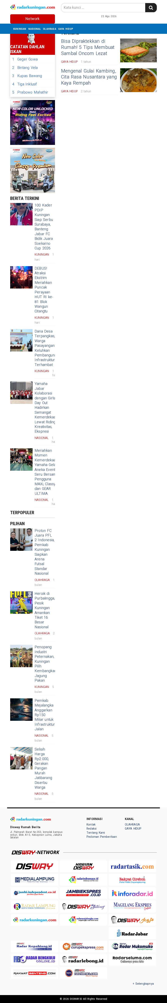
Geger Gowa (25, 59)
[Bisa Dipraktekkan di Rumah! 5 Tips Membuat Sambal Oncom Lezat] (138, 50)
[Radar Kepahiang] (34, 946)
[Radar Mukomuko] (132, 946)
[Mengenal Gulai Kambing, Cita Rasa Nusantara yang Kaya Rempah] (138, 80)
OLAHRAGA (49, 28)
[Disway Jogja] (132, 920)
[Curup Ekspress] (83, 946)
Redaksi (92, 829)
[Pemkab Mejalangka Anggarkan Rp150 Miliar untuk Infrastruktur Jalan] (21, 709)
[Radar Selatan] (83, 973)
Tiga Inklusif (24, 84)
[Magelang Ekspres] (132, 906)
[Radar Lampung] (34, 906)
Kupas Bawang (27, 76)
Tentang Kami (96, 833)
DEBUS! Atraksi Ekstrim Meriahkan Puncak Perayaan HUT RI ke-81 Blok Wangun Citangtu (44, 290)
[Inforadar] (132, 893)
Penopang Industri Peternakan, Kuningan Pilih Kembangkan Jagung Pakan (45, 663)
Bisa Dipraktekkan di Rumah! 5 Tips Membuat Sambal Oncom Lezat (88, 47)
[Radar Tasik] (132, 866)
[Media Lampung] (34, 880)
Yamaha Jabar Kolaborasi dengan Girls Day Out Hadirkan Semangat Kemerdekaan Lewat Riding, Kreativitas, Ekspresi (46, 407)
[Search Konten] (151, 7)
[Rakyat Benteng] (34, 973)
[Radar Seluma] (132, 960)
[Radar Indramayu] (83, 880)
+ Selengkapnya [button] (143, 984)
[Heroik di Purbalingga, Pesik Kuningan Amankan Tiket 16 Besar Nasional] (21, 602)
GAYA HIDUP (65, 28)
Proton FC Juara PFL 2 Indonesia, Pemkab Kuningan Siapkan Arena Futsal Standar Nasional (45, 552)
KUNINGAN (19, 28)
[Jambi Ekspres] (83, 893)
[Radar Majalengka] (83, 920)
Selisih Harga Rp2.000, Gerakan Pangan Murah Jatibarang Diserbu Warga (43, 768)
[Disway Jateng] (83, 906)
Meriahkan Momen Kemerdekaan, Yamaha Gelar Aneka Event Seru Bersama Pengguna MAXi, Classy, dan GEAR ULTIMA (46, 472)
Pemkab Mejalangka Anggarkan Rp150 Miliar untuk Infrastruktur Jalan (45, 715)
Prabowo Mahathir (30, 92)
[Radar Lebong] (83, 960)
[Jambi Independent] (34, 893)
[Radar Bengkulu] (34, 960)
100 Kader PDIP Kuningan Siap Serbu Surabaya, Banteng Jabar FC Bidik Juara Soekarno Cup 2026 (44, 227)
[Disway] (34, 866)
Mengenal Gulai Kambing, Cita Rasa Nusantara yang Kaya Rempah (89, 77)
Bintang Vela (25, 67)
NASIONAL (34, 28)
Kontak (91, 824)
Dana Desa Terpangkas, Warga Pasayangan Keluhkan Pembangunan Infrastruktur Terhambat (46, 348)
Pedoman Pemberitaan (102, 837)
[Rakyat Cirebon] (132, 880)
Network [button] (32, 19)
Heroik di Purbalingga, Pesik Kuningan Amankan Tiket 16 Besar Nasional (45, 610)
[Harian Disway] (83, 866)
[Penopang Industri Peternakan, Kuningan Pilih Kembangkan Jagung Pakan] (21, 656)
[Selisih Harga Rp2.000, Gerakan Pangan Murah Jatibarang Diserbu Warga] (21, 758)
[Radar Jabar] (132, 933)
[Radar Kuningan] (34, 920)
